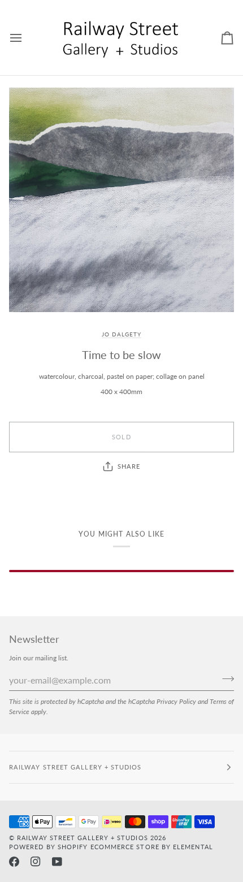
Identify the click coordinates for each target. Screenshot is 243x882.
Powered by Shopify (48, 846)
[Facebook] (14, 862)
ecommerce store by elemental (151, 846)
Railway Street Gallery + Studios (82, 837)
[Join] (224, 679)
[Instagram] (36, 862)
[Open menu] (26, 37)
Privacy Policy (176, 701)
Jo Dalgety (121, 334)
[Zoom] (121, 200)
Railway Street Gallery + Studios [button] (75, 767)
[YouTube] (57, 862)
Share (129, 466)
